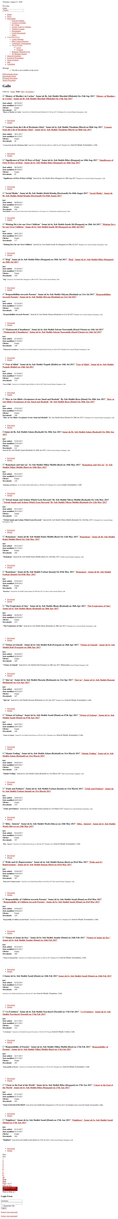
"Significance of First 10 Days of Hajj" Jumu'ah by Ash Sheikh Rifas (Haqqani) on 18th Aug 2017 (58, 161)
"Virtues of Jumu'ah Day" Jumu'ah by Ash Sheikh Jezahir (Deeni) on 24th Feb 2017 (57, 938)
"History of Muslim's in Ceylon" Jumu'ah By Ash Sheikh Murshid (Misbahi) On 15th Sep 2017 (59, 97)
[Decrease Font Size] (3, 4)
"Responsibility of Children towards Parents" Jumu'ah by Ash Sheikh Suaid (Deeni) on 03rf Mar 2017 (51, 902)
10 (3, 1177)
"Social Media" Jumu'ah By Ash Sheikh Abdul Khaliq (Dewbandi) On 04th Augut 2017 (57, 194)
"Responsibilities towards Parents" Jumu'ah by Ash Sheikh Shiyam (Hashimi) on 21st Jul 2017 (57, 295)
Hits (22, 92)
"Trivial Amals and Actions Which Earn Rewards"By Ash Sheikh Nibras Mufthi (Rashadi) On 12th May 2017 (55, 502)
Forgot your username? (9, 1216)
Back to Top (7, 1186)
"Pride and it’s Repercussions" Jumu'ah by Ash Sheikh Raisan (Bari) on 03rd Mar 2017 (52, 863)
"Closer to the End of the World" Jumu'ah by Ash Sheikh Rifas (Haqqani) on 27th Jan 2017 (58, 1086)
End (4, 1181)
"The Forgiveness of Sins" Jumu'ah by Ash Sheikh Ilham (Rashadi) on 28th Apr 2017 (57, 607)
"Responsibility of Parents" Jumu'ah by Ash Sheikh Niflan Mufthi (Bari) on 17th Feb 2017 (55, 1048)
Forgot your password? (9, 1212)
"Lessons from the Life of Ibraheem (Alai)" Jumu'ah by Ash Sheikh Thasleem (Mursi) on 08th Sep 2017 (57, 128)
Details (9, 123)
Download (11, 121)
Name (12, 92)
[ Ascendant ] (29, 92)
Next (4, 1179)
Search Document (9, 80)
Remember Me (9, 1206)
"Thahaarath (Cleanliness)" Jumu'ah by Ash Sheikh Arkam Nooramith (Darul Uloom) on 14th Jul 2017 (52, 332)
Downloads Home (9, 76)
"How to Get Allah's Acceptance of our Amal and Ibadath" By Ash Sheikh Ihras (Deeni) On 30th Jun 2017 (58, 400)
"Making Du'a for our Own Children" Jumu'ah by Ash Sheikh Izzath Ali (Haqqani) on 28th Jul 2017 (59, 225)
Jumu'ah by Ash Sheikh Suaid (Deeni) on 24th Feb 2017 (85, 976)
